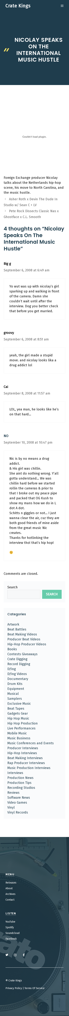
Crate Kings (18, 6)
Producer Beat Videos (23, 639)
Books (12, 649)
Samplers (14, 699)
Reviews (13, 793)
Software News (18, 798)
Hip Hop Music (18, 718)
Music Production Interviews (28, 768)
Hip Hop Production (22, 723)
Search (12, 587)
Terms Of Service (34, 988)
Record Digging (18, 664)
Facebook (11, 938)
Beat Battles (16, 629)
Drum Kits (14, 684)
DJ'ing (11, 669)
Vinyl (11, 807)
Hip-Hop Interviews (22, 753)
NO (6, 436)
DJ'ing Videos (17, 674)
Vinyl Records (17, 812)
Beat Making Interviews (25, 758)
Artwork (13, 624)
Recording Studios (21, 788)
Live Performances (21, 728)
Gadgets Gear (17, 713)
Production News (20, 778)
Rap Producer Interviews (26, 763)
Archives (10, 894)
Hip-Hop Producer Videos (26, 644)
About (9, 888)
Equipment (15, 689)
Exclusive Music (19, 704)
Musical (13, 694)
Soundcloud (13, 933)
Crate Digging (17, 659)
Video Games (17, 803)
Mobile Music (17, 733)
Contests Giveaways (22, 654)
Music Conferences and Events (30, 743)
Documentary (17, 679)
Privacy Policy (14, 988)
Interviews (15, 773)
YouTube (10, 921)
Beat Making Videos (22, 634)
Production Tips (19, 783)
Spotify (10, 927)
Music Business (18, 738)
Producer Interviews (22, 748)
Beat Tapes (15, 709)
